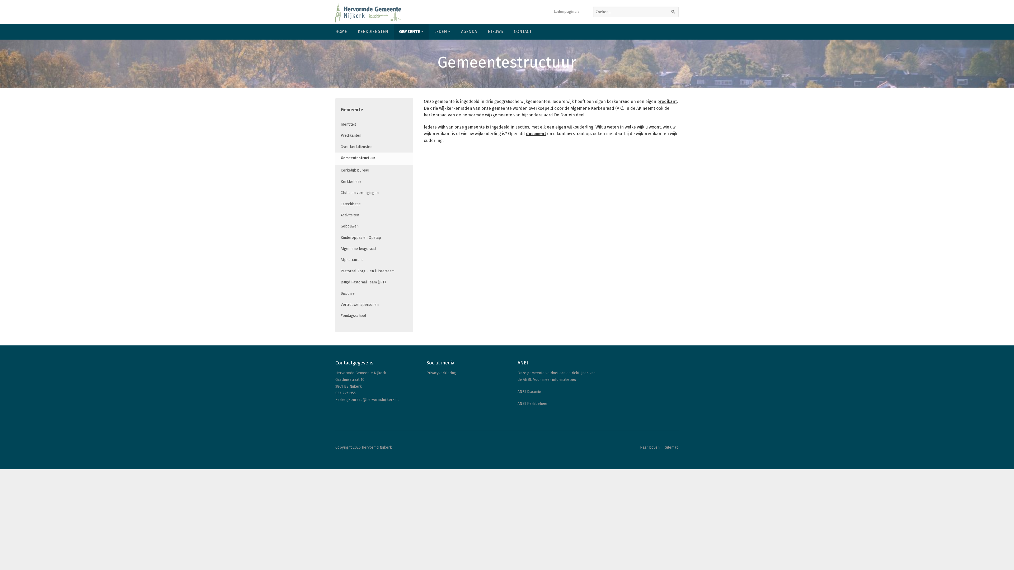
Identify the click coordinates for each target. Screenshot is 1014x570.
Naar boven (650, 447)
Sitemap (672, 447)
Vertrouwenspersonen (360, 304)
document (536, 133)
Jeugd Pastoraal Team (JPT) (363, 282)
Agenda (469, 31)
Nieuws (495, 31)
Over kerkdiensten (356, 147)
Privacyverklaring (441, 373)
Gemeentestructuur (358, 158)
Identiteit (348, 124)
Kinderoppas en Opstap (361, 237)
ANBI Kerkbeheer (533, 403)
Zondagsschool (353, 316)
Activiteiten (350, 215)
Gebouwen (350, 226)
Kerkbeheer (351, 181)
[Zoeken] (673, 12)
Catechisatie (351, 204)
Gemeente (409, 31)
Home (341, 31)
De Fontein (564, 114)
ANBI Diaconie (529, 392)
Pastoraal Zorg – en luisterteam (368, 271)
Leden (440, 31)
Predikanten (351, 135)
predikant (667, 101)
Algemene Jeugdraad (358, 248)
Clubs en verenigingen (360, 193)
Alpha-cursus (352, 260)
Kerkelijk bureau (355, 170)
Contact (523, 31)
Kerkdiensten (373, 31)
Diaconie (348, 293)
